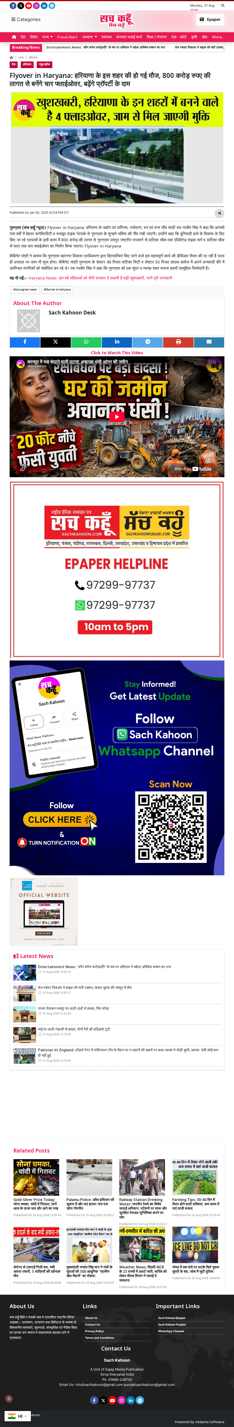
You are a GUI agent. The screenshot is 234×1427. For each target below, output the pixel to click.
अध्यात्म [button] (87, 37)
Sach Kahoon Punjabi (172, 1324)
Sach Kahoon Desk (72, 313)
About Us (91, 1318)
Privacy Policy (94, 1331)
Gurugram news (26, 290)
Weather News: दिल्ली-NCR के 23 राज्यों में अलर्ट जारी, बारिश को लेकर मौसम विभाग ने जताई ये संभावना (143, 1274)
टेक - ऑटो (178, 37)
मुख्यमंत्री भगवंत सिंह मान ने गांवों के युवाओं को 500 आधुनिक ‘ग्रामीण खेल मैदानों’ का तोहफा (89, 1272)
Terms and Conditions (99, 1337)
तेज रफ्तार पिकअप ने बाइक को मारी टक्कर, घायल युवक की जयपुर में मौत (161, 47)
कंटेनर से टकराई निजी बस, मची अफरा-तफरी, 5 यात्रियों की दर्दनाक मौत (36, 1272)
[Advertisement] (117, 1107)
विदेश (33, 37)
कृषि (194, 37)
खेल (204, 37)
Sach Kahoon (31, 1415)
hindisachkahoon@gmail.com (99, 1384)
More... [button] (218, 37)
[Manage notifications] (9, 1398)
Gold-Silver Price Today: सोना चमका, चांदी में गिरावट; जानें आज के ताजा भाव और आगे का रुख (35, 1204)
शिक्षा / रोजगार (157, 37)
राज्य (21, 58)
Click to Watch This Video (117, 353)
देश (23, 37)
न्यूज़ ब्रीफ (44, 65)
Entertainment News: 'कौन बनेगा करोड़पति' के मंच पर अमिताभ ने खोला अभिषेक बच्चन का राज (104, 967)
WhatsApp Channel (171, 1331)
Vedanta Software (209, 1422)
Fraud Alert (67, 37)
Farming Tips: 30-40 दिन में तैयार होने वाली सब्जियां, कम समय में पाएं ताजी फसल (195, 1204)
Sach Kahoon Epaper (172, 1318)
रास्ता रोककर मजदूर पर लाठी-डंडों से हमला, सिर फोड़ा (73, 1008)
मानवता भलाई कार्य (129, 37)
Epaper (213, 19)
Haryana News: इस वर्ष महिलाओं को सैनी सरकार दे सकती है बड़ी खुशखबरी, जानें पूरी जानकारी (100, 278)
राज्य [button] (45, 37)
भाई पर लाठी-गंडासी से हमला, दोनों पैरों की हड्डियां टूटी (74, 1029)
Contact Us (92, 1324)
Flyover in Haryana (58, 290)
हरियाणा (33, 58)
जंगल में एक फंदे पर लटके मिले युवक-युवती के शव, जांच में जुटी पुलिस (196, 1269)
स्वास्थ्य (106, 37)
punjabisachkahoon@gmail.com (149, 1384)
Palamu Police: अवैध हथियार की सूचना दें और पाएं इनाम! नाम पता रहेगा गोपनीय (90, 1204)
